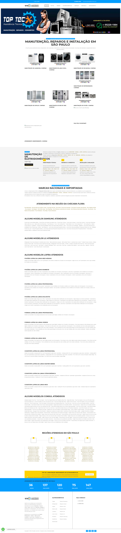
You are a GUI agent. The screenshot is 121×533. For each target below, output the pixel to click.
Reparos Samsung (63, 516)
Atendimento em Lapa (69, 459)
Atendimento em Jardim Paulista (69, 458)
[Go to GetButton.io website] (3, 531)
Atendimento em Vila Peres (87, 459)
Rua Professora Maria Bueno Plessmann (79, 209)
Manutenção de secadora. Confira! (85, 68)
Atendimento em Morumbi (69, 460)
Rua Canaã (58, 207)
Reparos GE (62, 511)
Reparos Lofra (63, 506)
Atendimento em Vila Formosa (34, 456)
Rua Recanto (90, 209)
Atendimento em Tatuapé (34, 455)
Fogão (40, 514)
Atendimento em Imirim (51, 448)
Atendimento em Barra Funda (69, 451)
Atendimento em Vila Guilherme (51, 452)
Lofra (52, 168)
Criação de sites (43, 530)
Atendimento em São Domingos (69, 448)
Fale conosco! (89, 474)
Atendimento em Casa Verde (51, 456)
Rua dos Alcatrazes (52, 210)
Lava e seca (32, 517)
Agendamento (92, 5)
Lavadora (27, 517)
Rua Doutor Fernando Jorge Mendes (78, 207)
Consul (49, 168)
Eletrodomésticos (67, 5)
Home (46, 5)
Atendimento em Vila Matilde (33, 458)
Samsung (47, 170)
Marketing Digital (50, 530)
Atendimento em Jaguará (69, 455)
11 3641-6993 (36, 1)
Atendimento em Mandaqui (33, 460)
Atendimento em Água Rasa (33, 447)
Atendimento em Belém (33, 449)
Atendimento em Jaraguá (52, 459)
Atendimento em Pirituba (69, 447)
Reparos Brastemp (63, 501)
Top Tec (52, 5)
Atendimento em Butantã (69, 452)
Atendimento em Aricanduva (33, 448)
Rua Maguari (34, 209)
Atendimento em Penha (33, 454)
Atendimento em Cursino (87, 455)
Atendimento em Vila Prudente (33, 459)
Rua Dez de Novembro (66, 207)
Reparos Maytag (63, 519)
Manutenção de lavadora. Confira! (35, 68)
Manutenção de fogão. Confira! (83, 105)
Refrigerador (27, 515)
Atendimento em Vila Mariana (87, 460)
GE (72, 155)
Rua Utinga (45, 210)
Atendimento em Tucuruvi (51, 451)
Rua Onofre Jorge (41, 209)
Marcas (58, 5)
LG (74, 155)
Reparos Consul (63, 503)
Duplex (32, 515)
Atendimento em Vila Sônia (87, 452)
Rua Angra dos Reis (51, 207)
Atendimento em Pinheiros (87, 448)
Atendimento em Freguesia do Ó (51, 458)
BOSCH (69, 155)
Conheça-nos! (28, 164)
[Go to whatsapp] (3, 529)
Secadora (37, 517)
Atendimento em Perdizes (87, 447)
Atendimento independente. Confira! (36, 141)
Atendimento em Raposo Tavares (87, 449)
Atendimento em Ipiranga (87, 456)
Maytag (51, 170)
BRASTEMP (71, 151)
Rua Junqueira (28, 209)
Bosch (55, 168)
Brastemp (45, 168)
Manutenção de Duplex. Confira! (35, 105)
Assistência (54, 519)
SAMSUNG (78, 155)
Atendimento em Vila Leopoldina (87, 451)
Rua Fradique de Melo (91, 207)
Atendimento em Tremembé (51, 449)
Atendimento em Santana (51, 447)
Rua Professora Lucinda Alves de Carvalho (61, 209)
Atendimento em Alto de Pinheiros (69, 449)
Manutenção (54, 521)
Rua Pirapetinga (49, 209)
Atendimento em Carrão (33, 451)
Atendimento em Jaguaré (69, 456)
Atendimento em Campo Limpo (87, 454)
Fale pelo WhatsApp (80, 123)
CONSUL (77, 151)
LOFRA (80, 151)
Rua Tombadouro (38, 210)
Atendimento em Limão (51, 460)
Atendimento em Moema (87, 458)
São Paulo (83, 5)
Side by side (37, 515)
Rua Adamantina (28, 207)
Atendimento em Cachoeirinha (52, 455)
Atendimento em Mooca (33, 452)
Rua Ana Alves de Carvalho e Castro (39, 207)
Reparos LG (62, 513)
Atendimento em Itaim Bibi (69, 454)
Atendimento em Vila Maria (51, 454)
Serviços (77, 5)
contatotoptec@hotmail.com (89, 1)
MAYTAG (85, 151)
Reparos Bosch (63, 508)
